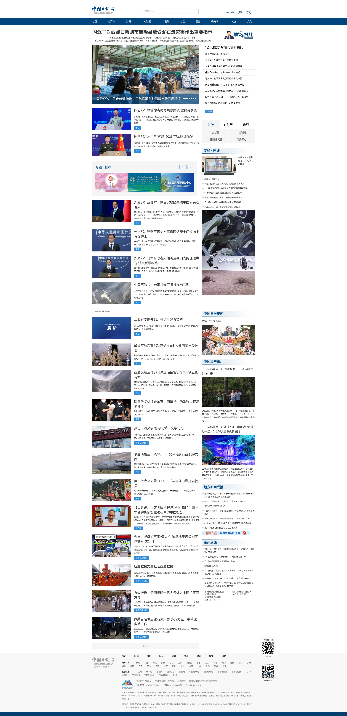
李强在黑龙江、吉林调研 (217, 54)
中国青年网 (194, 672)
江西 (232, 663)
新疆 (216, 666)
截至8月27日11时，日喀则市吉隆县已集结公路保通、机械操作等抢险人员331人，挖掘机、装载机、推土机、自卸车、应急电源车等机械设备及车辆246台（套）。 (165, 385)
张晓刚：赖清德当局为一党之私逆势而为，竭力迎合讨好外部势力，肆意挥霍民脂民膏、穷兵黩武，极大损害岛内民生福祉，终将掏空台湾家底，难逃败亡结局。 (166, 120)
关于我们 (97, 667)
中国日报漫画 (213, 313)
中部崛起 (242, 132)
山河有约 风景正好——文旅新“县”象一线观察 (226, 97)
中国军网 (136, 675)
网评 (216, 150)
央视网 (182, 672)
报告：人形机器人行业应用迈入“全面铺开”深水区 (225, 501)
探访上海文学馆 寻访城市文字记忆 (159, 428)
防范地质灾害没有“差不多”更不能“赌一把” (225, 85)
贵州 (182, 666)
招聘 (224, 656)
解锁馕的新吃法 (211, 566)
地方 (234, 21)
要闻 (137, 128)
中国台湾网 (222, 672)
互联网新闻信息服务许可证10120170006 (170, 681)
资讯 (128, 21)
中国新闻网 (149, 675)
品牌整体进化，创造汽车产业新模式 (222, 72)
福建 (224, 663)
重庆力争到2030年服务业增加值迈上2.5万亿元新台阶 (226, 518)
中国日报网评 (215, 139)
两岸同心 (242, 139)
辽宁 (171, 663)
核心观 (215, 132)
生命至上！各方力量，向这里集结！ (222, 60)
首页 (94, 21)
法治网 (175, 675)
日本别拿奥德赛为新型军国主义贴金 (219, 561)
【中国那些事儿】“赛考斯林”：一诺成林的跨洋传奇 (226, 557)
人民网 (139, 672)
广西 (149, 666)
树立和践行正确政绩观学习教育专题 (222, 103)
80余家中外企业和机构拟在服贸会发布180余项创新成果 (228, 523)
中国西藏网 (236, 672)
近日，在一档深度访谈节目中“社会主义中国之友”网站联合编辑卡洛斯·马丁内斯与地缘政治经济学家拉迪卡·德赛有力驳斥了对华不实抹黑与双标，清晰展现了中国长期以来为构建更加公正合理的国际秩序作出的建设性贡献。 (166, 520)
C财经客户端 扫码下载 (268, 648)
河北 (155, 663)
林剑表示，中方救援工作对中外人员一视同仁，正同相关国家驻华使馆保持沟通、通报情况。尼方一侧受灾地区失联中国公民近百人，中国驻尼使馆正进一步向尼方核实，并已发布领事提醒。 (166, 215)
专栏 (182, 21)
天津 (146, 663)
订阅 (248, 12)
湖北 (124, 666)
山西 (163, 663)
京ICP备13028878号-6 (194, 685)
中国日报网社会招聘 (102, 311)
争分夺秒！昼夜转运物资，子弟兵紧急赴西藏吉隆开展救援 (138, 99)
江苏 (207, 663)
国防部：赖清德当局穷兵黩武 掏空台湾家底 (165, 110)
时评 (110, 21)
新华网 (149, 672)
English (230, 12)
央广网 (248, 672)
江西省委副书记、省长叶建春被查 (158, 319)
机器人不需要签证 (212, 179)
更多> (209, 111)
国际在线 (170, 672)
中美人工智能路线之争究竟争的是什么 (245, 160)
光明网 (125, 675)
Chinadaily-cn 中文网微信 (268, 672)
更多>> (146, 646)
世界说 (138, 528)
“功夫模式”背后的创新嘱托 (224, 47)
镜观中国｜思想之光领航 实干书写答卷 (179, 38)
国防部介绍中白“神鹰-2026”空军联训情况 (163, 136)
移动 (239, 12)
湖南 (132, 666)
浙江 (215, 663)
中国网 (159, 672)
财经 (161, 656)
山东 (240, 663)
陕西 (208, 666)
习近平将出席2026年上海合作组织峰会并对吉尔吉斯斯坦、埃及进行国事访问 (178, 41)
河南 (249, 663)
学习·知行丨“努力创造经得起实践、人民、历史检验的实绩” (119, 41)
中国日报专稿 (141, 443)
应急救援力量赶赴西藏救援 (153, 566)
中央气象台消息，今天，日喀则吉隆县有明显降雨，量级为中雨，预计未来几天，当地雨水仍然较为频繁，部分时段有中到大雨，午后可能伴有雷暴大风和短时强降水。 (166, 294)
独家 (211, 656)
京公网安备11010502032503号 (147, 685)
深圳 (224, 666)
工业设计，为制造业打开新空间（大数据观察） (228, 91)
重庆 (166, 666)
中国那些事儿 (213, 361)
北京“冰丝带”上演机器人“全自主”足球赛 (220, 528)
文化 (249, 21)
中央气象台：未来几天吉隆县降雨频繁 (161, 284)
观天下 (214, 21)
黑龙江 (189, 663)
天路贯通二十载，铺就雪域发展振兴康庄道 (222, 207)
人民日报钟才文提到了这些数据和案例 (223, 66)
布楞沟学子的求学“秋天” (214, 506)
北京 (138, 663)
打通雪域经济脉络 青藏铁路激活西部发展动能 (223, 193)
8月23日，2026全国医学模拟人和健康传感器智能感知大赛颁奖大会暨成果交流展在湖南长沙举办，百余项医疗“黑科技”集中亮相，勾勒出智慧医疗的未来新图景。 (166, 549)
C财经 (147, 21)
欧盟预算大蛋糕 (211, 321)
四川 (174, 666)
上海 (198, 663)
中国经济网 (208, 672)
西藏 (199, 666)
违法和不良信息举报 (143, 681)
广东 (140, 666)
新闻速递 (210, 542)
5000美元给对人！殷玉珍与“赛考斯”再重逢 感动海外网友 (228, 578)
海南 (157, 666)
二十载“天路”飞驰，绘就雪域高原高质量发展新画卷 (226, 188)
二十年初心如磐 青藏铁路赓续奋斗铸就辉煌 (222, 202)
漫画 (197, 21)
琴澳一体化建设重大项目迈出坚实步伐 (223, 78)
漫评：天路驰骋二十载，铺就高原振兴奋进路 (223, 197)
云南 (191, 666)
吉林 (180, 663)
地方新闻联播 (213, 487)
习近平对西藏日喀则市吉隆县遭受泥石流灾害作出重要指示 (152, 32)
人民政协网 (163, 675)
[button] (185, 98)
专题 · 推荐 (103, 167)
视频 (166, 21)
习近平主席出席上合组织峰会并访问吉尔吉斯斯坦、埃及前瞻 (135, 38)
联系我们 (106, 667)
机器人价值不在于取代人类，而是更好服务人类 (224, 184)
